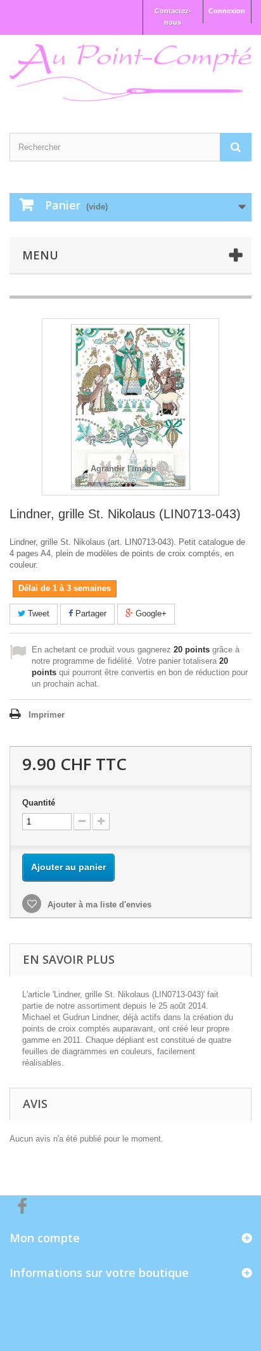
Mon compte (45, 1237)
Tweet (37, 613)
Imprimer (47, 714)
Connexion (226, 11)
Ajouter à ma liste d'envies (98, 904)
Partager (89, 613)
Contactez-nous (173, 16)
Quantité (38, 802)
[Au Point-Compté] (130, 72)
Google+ (150, 613)
